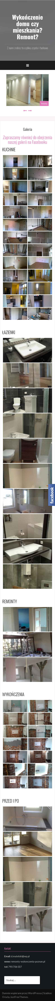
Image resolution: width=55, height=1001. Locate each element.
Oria (4, 996)
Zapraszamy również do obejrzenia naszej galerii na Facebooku (27, 139)
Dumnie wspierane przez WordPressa (22, 993)
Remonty (44, 103)
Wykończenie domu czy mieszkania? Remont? (27, 27)
